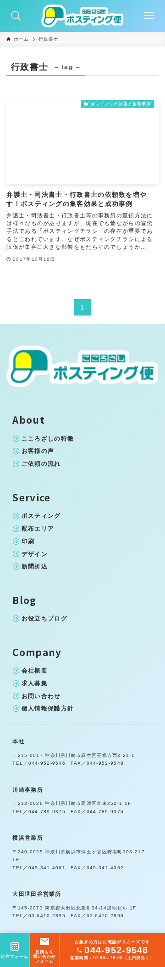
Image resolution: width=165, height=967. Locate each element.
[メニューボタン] (149, 16)
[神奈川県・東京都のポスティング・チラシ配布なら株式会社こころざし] (82, 16)
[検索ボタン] (16, 16)
